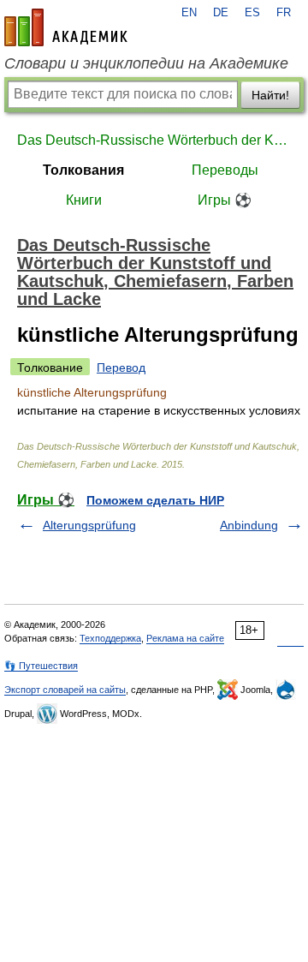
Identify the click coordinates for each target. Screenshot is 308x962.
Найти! (270, 95)
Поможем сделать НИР (155, 500)
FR (283, 13)
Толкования (83, 170)
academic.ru (65, 27)
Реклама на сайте (185, 638)
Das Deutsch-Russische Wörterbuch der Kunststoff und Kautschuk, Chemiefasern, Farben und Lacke (154, 140)
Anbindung (249, 525)
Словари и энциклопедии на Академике (146, 63)
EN (189, 13)
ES (252, 13)
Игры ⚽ (225, 200)
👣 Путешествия (41, 665)
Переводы (225, 170)
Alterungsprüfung (89, 525)
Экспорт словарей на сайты (65, 689)
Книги (84, 200)
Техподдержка (110, 638)
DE (220, 13)
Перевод (121, 367)
